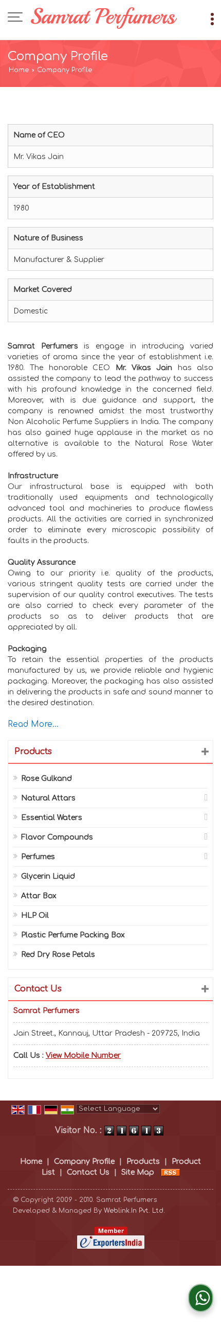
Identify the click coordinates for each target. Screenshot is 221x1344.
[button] (83, 1055)
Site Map (137, 1172)
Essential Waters (51, 818)
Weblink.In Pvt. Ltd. (134, 1210)
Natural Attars (48, 798)
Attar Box (39, 896)
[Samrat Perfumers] (104, 18)
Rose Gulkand (46, 778)
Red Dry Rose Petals (58, 954)
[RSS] (170, 1172)
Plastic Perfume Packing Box (73, 935)
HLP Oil (35, 915)
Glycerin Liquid (48, 876)
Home (19, 70)
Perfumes (38, 857)
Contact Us (88, 1172)
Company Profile (84, 1161)
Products (33, 751)
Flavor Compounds (57, 837)
